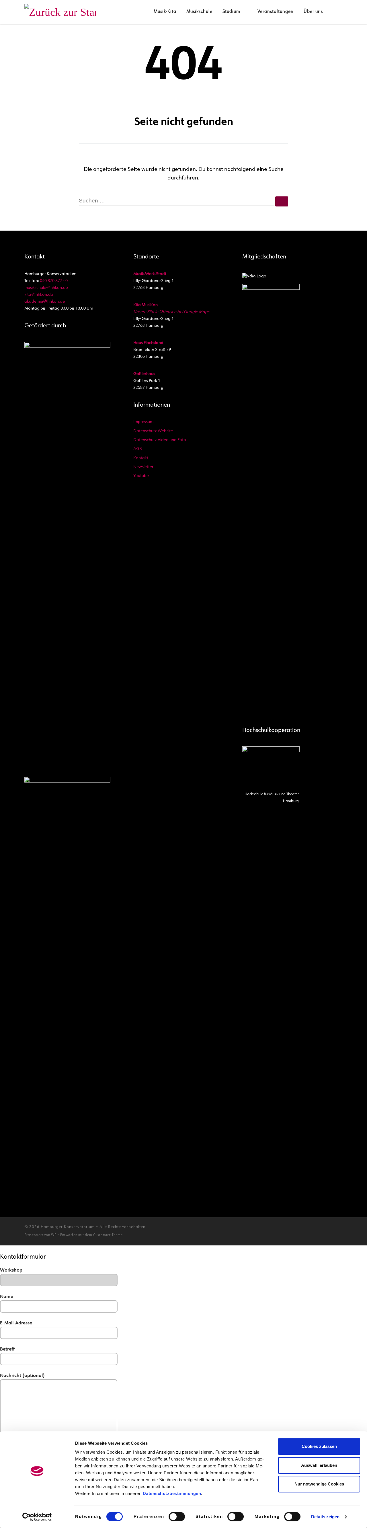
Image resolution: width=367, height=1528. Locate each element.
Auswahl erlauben (319, 1465)
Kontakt (140, 458)
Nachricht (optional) (22, 1376)
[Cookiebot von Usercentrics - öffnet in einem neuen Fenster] (37, 1516)
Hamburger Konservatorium (68, 1227)
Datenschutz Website (153, 431)
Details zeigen (325, 1516)
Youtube (141, 476)
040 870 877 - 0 (54, 281)
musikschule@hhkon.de (46, 288)
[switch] (177, 1516)
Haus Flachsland (148, 343)
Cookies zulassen (319, 1446)
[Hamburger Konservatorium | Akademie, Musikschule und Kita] (60, 11)
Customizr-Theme (108, 1235)
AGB (137, 449)
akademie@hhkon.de (44, 302)
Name (6, 1297)
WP (53, 1235)
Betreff (7, 1349)
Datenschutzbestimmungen (172, 1493)
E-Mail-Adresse (16, 1323)
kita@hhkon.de (38, 295)
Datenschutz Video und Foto (159, 440)
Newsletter (143, 467)
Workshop (11, 1270)
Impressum (143, 422)
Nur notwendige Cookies (319, 1483)
